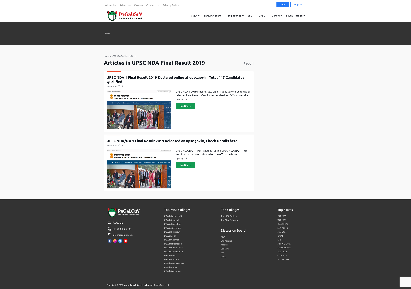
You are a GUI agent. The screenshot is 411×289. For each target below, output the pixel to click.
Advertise (125, 5)
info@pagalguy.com (123, 235)
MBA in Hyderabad (173, 244)
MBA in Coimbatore (173, 247)
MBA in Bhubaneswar (174, 263)
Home (107, 33)
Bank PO (225, 249)
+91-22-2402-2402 (122, 229)
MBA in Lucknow (172, 232)
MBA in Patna (170, 267)
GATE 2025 (282, 255)
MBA (223, 237)
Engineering (226, 241)
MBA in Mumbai (171, 220)
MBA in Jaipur (170, 236)
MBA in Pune (170, 255)
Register (298, 4)
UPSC (223, 256)
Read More (185, 106)
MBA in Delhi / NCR (173, 216)
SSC (222, 252)
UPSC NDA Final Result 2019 (124, 56)
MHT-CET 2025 (284, 244)
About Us (110, 5)
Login (282, 4)
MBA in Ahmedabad (173, 251)
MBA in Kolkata (171, 259)
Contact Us (152, 5)
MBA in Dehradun (172, 271)
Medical (224, 245)
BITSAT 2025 (283, 259)
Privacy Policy (171, 5)
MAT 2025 (282, 232)
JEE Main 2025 (284, 247)
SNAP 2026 (282, 228)
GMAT (280, 236)
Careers (138, 5)
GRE (279, 240)
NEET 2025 (282, 251)
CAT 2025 (281, 216)
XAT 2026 (281, 220)
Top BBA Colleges (229, 220)
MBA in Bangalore (172, 224)
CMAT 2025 (282, 224)
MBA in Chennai (171, 240)
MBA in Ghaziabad (172, 228)
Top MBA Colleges (229, 216)
